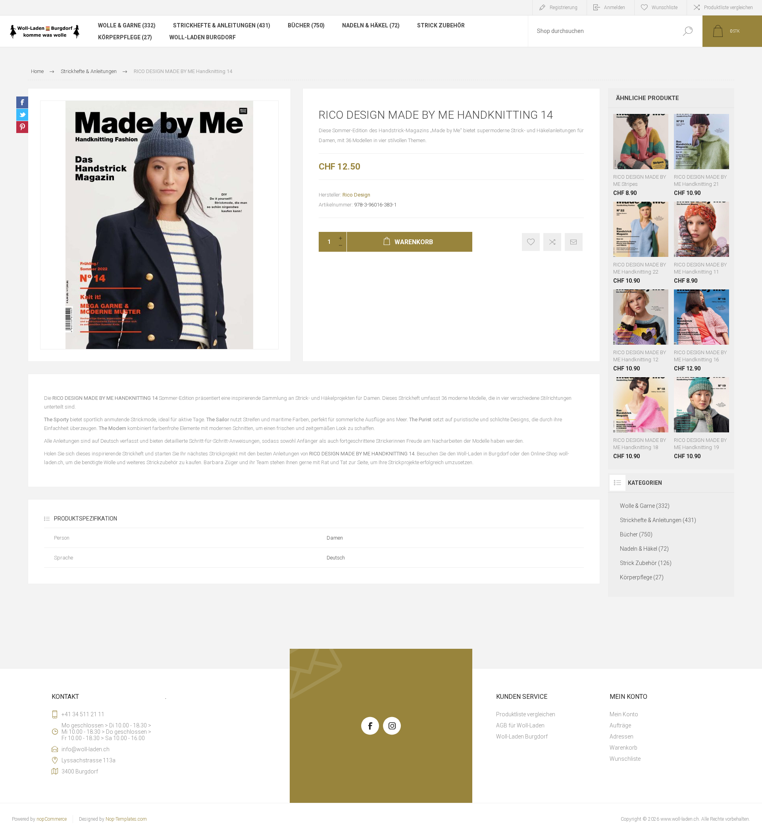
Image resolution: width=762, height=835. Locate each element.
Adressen (621, 736)
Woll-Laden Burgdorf (202, 37)
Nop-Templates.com (126, 819)
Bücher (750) (306, 25)
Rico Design (356, 195)
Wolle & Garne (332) (127, 25)
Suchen (687, 31)
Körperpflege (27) (125, 37)
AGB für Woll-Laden (520, 725)
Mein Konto (624, 714)
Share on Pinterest (22, 127)
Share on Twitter (22, 115)
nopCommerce (52, 819)
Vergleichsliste (552, 242)
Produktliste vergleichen (728, 7)
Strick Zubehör (441, 25)
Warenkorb (624, 149)
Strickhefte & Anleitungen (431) (221, 25)
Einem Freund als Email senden (574, 242)
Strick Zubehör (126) (646, 563)
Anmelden (614, 7)
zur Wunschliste (531, 242)
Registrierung (563, 7)
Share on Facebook (22, 102)
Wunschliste (635, 149)
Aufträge (620, 725)
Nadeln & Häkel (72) (371, 25)
